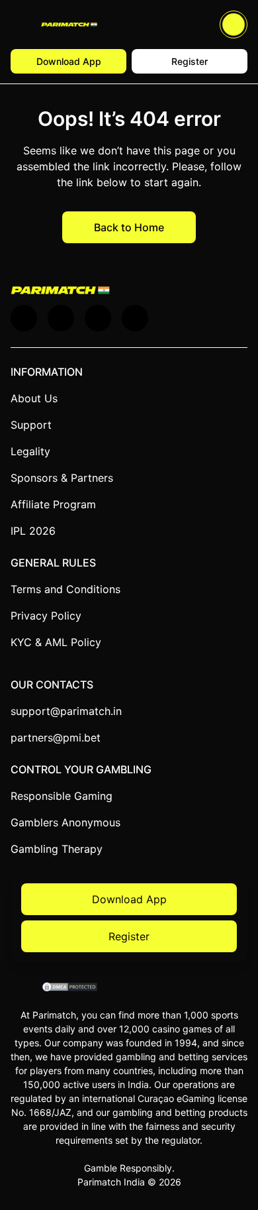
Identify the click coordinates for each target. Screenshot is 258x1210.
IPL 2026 (33, 530)
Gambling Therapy (57, 848)
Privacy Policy (46, 615)
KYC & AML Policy (56, 642)
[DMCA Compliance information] (70, 988)
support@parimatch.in (66, 711)
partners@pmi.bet (56, 737)
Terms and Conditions (65, 589)
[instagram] (135, 318)
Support (31, 424)
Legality (30, 451)
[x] (24, 318)
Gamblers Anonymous (65, 822)
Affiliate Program (53, 504)
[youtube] (61, 318)
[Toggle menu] (20, 24)
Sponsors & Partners (62, 477)
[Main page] (69, 25)
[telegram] (98, 318)
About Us (34, 398)
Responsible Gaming (61, 795)
